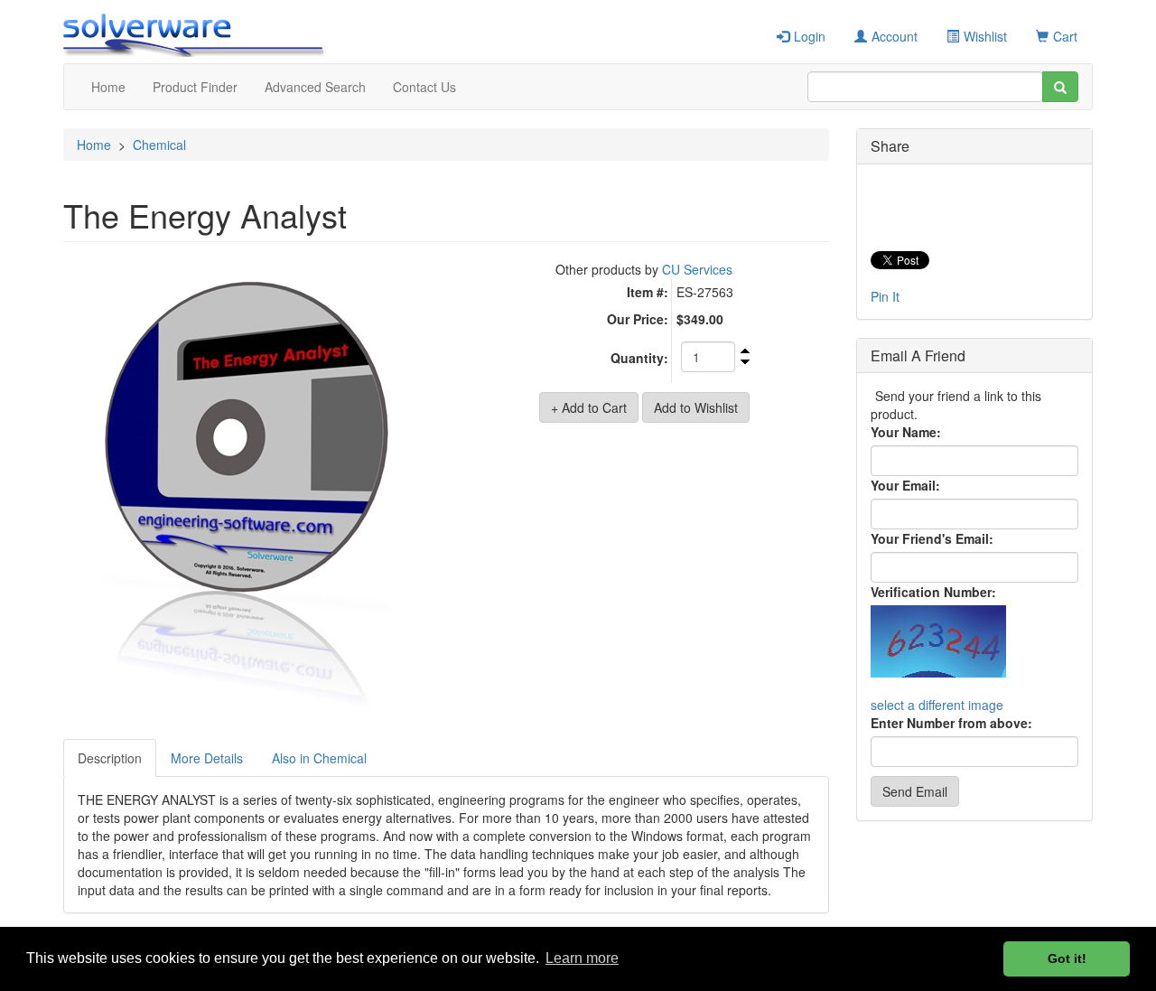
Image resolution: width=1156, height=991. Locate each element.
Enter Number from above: (951, 723)
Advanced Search (315, 87)
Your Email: (905, 485)
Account (895, 36)
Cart (1065, 36)
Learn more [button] (582, 958)
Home (108, 87)
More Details (207, 758)
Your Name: (906, 432)
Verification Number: (933, 592)
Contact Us (424, 87)
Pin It (885, 296)
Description (110, 758)
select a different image (937, 705)
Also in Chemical (319, 758)
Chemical (159, 145)
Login (809, 36)
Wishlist (985, 36)
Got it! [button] (1067, 958)
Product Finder (195, 87)
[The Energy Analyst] (248, 495)
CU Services (697, 269)
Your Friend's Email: (932, 538)
